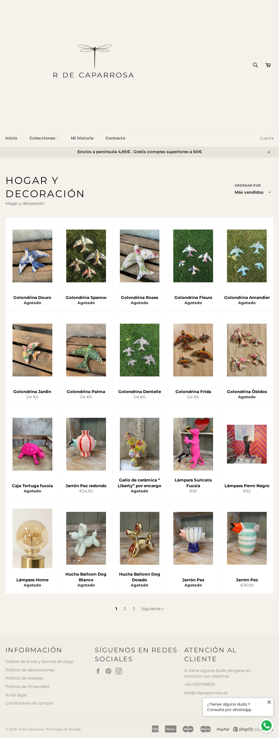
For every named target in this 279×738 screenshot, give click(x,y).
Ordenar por (248, 185)
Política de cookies (24, 678)
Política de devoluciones (29, 669)
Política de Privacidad (27, 686)
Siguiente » (152, 608)
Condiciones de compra (29, 703)
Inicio (11, 138)
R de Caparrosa (31, 729)
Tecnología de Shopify (63, 729)
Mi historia (82, 138)
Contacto (115, 138)
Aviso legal (16, 694)
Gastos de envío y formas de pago (39, 661)
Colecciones (42, 138)
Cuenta (267, 138)
